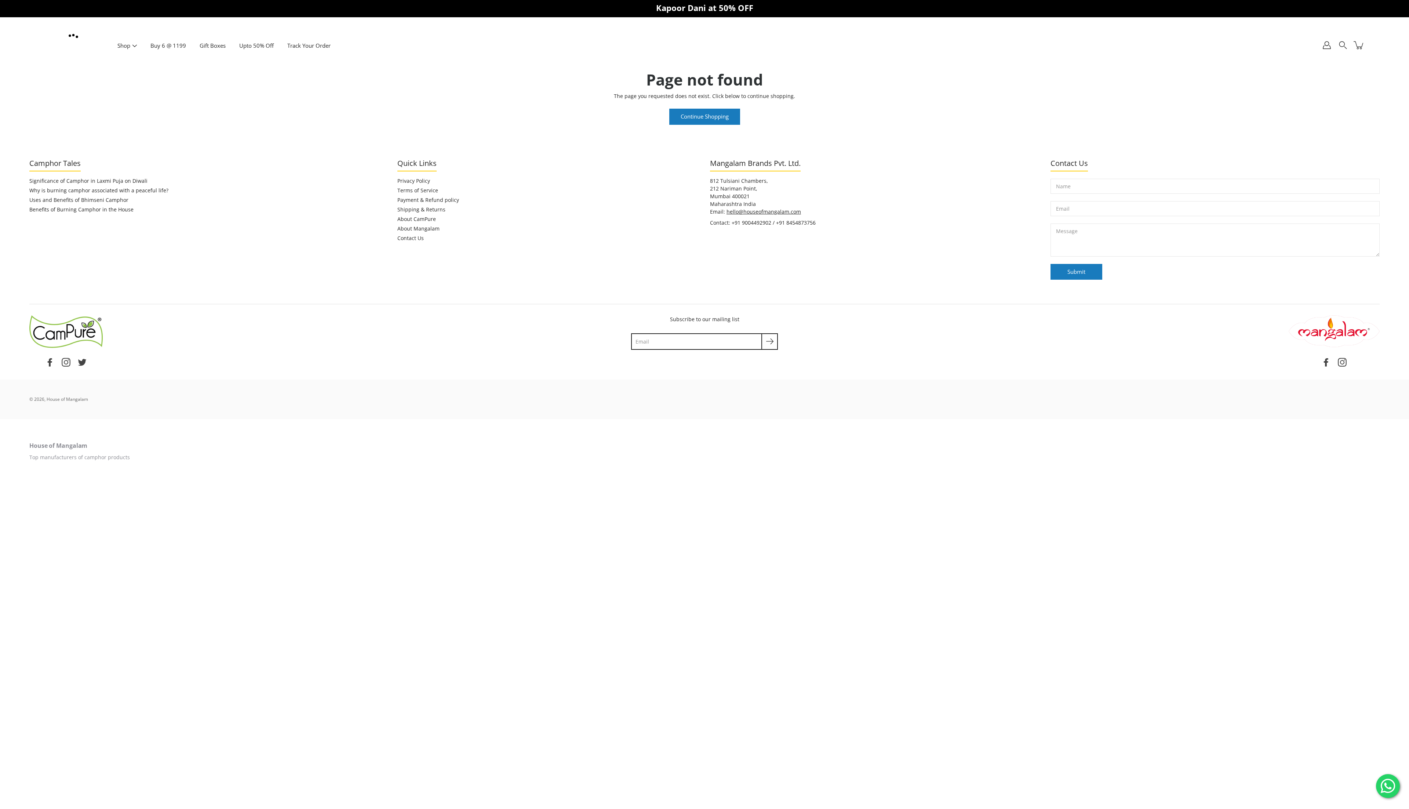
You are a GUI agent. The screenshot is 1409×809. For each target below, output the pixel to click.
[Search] (1343, 45)
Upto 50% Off (256, 45)
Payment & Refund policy (428, 199)
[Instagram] (66, 362)
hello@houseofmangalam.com (764, 211)
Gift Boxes (213, 45)
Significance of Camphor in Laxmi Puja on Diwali (88, 180)
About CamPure (416, 218)
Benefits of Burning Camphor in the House (81, 209)
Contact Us (410, 238)
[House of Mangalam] (73, 37)
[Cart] (1359, 45)
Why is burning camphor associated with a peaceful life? (98, 190)
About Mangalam (418, 228)
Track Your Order (309, 45)
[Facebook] (49, 362)
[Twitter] (82, 362)
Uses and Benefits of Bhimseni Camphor (78, 199)
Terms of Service (417, 190)
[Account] (1327, 45)
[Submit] (769, 341)
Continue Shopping (705, 116)
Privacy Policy (413, 180)
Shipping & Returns (421, 209)
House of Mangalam (67, 399)
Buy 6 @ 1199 (168, 45)
